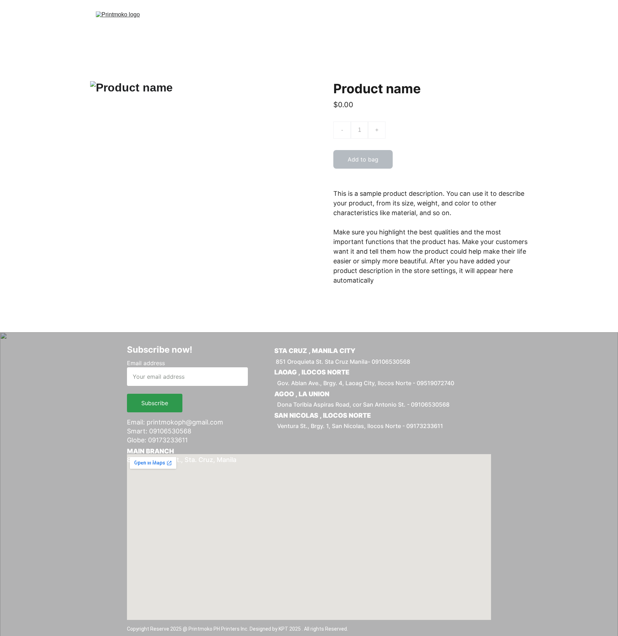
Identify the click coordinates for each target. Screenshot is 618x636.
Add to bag (363, 159)
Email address (146, 363)
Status (458, 23)
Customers (390, 23)
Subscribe (154, 403)
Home (249, 23)
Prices (281, 23)
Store (427, 23)
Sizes (353, 23)
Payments (318, 23)
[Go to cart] (517, 22)
